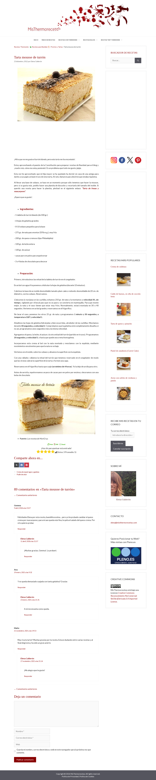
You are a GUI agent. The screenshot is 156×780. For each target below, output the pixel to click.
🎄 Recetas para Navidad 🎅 (40, 47)
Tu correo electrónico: (120, 431)
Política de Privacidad (70, 776)
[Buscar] (138, 60)
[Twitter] (130, 160)
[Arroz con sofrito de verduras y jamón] (126, 393)
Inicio (36, 40)
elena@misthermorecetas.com (124, 522)
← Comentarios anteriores (25, 495)
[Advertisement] (56, 141)
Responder (22, 529)
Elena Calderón (27, 538)
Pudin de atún (22, 474)
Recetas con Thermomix (67, 40)
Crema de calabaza (118, 267)
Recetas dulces (89, 40)
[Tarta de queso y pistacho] (126, 336)
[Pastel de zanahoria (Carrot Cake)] (126, 364)
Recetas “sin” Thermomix (110, 40)
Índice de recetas (48, 40)
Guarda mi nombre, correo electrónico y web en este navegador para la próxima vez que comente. (54, 751)
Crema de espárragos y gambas (28, 472)
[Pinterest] (138, 160)
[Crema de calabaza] (126, 280)
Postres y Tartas (57, 47)
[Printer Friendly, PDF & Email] (56, 444)
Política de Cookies (87, 776)
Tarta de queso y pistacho (121, 324)
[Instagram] (114, 160)
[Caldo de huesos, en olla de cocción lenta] (126, 309)
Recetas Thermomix (21, 47)
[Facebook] (122, 160)
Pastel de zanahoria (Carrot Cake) (125, 351)
